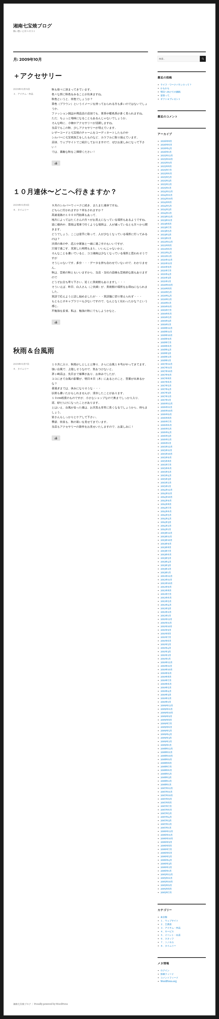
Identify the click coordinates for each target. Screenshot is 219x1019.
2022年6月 (166, 249)
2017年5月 (165, 385)
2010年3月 (165, 694)
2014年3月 (165, 522)
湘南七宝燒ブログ (32, 26)
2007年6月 (166, 809)
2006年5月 (166, 856)
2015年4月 (165, 475)
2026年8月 (166, 141)
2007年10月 (166, 795)
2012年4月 (165, 604)
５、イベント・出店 (170, 935)
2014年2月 (165, 525)
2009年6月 (166, 727)
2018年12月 (166, 328)
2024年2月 (166, 213)
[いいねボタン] (56, 163)
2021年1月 (165, 281)
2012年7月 (165, 594)
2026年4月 (166, 148)
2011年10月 (166, 626)
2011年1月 (165, 658)
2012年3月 (165, 608)
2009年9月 (166, 716)
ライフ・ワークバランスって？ (176, 84)
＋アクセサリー (37, 75)
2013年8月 (165, 547)
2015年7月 (165, 464)
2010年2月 (165, 698)
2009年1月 (166, 745)
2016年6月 (166, 425)
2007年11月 (166, 791)
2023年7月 (166, 227)
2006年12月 (166, 831)
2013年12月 (166, 532)
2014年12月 (166, 489)
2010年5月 (165, 687)
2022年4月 (166, 252)
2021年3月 (165, 277)
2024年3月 (166, 209)
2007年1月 (165, 827)
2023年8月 (166, 223)
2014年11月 (166, 493)
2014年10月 (166, 497)
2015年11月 (166, 450)
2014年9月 (166, 500)
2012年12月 (166, 576)
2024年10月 (166, 198)
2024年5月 (166, 205)
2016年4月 (166, 432)
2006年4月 (166, 860)
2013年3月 (165, 565)
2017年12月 (166, 364)
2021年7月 (165, 270)
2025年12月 (166, 155)
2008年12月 (166, 748)
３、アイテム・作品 (23, 93)
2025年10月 (166, 159)
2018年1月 (165, 360)
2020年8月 (166, 288)
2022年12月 (166, 241)
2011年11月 (166, 622)
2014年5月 (165, 515)
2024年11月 (166, 195)
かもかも (164, 88)
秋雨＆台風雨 (33, 350)
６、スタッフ (167, 938)
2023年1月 (165, 238)
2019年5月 (166, 317)
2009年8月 (166, 719)
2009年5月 (166, 730)
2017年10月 (166, 371)
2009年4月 (166, 734)
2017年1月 (165, 399)
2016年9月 (166, 414)
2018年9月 (166, 338)
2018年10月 (166, 335)
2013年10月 (166, 540)
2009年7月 (166, 723)
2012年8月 (165, 590)
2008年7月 (166, 766)
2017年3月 (165, 392)
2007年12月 (166, 788)
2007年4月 (166, 816)
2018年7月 (165, 342)
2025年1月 (165, 187)
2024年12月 (166, 191)
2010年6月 (166, 683)
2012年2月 (165, 612)
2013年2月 (165, 568)
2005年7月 (166, 892)
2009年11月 (166, 709)
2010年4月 (165, 691)
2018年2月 (165, 356)
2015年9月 (166, 457)
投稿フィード (167, 974)
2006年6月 (166, 852)
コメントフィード (169, 977)
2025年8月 (166, 166)
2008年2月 (166, 781)
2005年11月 (166, 878)
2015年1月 (165, 486)
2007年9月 (166, 799)
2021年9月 (166, 266)
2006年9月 (166, 842)
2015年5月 (165, 471)
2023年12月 (166, 216)
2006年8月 (166, 845)
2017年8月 (165, 378)
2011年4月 (165, 648)
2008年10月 (166, 755)
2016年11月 (166, 407)
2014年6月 (166, 511)
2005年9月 (166, 885)
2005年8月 (166, 888)
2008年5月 (166, 773)
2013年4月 (165, 561)
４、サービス (167, 931)
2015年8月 (165, 461)
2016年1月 (165, 443)
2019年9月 (166, 306)
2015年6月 (166, 468)
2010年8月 (165, 676)
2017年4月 (165, 389)
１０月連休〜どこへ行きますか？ (65, 191)
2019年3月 (165, 320)
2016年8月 (166, 417)
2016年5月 (166, 428)
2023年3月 (165, 234)
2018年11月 (166, 331)
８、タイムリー (21, 209)
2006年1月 (166, 870)
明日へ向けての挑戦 (170, 91)
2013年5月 (165, 558)
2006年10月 (166, 838)
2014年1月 (165, 529)
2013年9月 (165, 543)
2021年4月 (165, 274)
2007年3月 (166, 820)
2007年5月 (166, 813)
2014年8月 (165, 504)
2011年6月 (165, 640)
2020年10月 (166, 284)
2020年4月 (166, 295)
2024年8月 (166, 202)
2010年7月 (165, 680)
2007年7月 (166, 806)
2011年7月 (165, 637)
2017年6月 (166, 382)
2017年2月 (165, 396)
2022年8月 (166, 245)
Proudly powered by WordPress (51, 1004)
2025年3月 (166, 180)
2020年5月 (166, 292)
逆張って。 (166, 95)
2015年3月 (165, 479)
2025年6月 (166, 173)
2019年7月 (166, 310)
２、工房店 (166, 924)
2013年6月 (165, 554)
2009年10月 (166, 712)
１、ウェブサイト (169, 920)
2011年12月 (166, 619)
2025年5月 (166, 177)
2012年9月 (166, 586)
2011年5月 (165, 644)
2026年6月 (166, 144)
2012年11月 (166, 579)
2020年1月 (165, 302)
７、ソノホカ (167, 942)
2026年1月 (166, 151)
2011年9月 (165, 630)
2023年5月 (166, 231)
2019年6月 (166, 313)
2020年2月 (166, 299)
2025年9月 (166, 162)
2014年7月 (165, 507)
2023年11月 (166, 220)
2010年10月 (166, 669)
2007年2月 (166, 824)
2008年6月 (166, 770)
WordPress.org (168, 981)
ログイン (164, 970)
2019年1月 (165, 324)
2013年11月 (166, 536)
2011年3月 (165, 651)
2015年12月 (166, 446)
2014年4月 (165, 518)
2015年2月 (165, 482)
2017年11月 (166, 367)
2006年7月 (166, 849)
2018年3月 (165, 353)
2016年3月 (165, 435)
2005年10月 (166, 881)
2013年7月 (165, 550)
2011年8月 (165, 633)
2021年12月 (166, 259)
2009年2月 (166, 741)
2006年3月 (166, 863)
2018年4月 (165, 349)
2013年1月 (165, 572)
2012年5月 (165, 601)
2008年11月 (166, 752)
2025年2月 (166, 184)
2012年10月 (166, 583)
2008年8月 (166, 763)
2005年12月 (166, 874)
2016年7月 (166, 421)
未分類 (163, 917)
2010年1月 (165, 701)
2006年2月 (166, 867)
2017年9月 (166, 374)
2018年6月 (166, 346)
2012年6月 (166, 597)
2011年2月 (165, 655)
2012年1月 (165, 615)
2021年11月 (166, 263)
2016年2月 (166, 439)
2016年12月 (166, 403)
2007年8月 (166, 802)
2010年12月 (166, 662)
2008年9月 (166, 759)
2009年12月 (166, 705)
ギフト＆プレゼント (170, 99)
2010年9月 (166, 673)
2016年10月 (166, 410)
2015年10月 (166, 453)
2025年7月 (166, 169)
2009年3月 (166, 737)
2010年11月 (166, 665)
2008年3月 (166, 777)
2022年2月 (166, 256)
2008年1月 (165, 784)
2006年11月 (166, 834)
